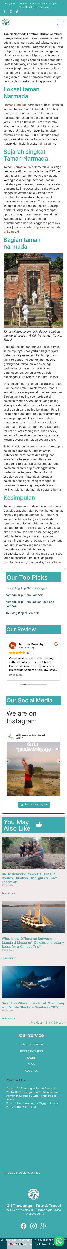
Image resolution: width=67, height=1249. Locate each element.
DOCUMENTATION (31, 1051)
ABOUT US (31, 1071)
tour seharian (54, 562)
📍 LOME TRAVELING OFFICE (22, 1172)
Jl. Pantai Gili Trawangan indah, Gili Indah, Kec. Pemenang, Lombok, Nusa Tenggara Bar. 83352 (33, 1094)
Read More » (8, 893)
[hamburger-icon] (61, 22)
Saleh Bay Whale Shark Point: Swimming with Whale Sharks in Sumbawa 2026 (33, 1005)
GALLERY (31, 1057)
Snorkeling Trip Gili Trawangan (26, 588)
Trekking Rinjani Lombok (22, 613)
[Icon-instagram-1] (34, 1226)
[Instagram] (10, 11)
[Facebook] (4, 11)
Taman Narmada (16, 105)
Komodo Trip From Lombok (24, 595)
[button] (59, 1241)
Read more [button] (16, 675)
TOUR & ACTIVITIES (31, 1044)
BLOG (31, 1064)
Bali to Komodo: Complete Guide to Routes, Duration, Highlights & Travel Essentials (30, 878)
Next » (60, 1022)
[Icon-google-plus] (44, 1226)
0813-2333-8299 (26, 1107)
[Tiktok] (17, 11)
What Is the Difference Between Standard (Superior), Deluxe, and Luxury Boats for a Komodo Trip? (33, 942)
